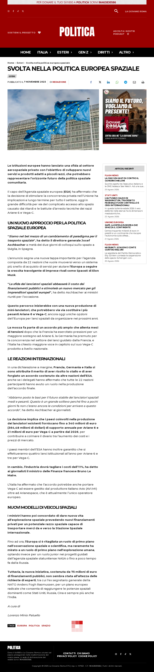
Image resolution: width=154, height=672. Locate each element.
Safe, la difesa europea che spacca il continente (121, 226)
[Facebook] (13, 11)
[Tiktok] (18, 11)
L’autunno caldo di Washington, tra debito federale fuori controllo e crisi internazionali (122, 202)
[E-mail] (134, 82)
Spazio (46, 625)
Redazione (59, 82)
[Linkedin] (108, 82)
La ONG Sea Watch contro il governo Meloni (122, 179)
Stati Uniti (111, 195)
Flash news (112, 175)
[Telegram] (125, 82)
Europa (22, 625)
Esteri (20, 63)
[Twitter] (22, 11)
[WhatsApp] (117, 82)
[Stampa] (142, 82)
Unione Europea (114, 222)
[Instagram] (8, 11)
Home (11, 63)
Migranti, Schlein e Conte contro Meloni (120, 248)
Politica (34, 625)
